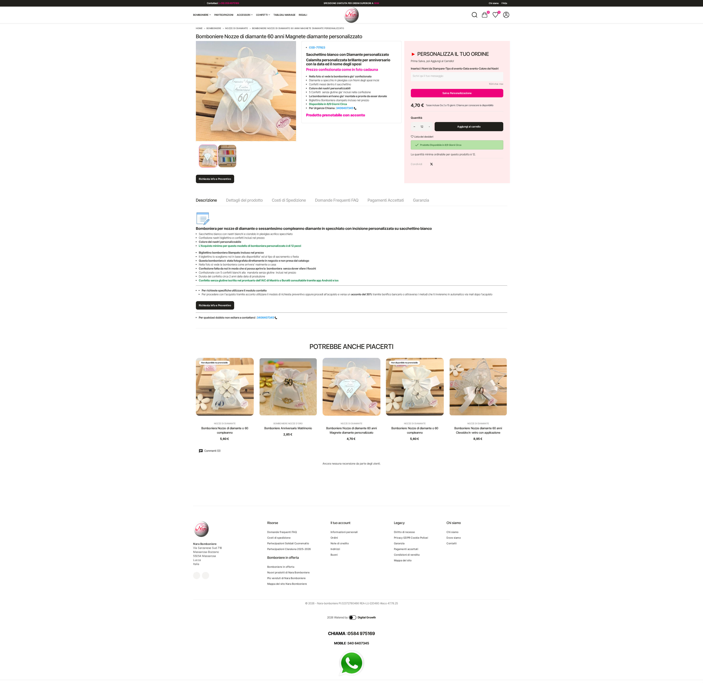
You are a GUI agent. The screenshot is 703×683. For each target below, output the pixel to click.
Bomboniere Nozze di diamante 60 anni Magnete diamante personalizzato (351, 430)
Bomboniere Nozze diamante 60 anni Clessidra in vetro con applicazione (478, 430)
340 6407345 (358, 643)
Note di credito (340, 543)
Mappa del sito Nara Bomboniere (287, 583)
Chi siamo (494, 3)
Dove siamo (454, 537)
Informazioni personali (344, 532)
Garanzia (421, 200)
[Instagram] (200, 3)
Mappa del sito (403, 560)
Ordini (334, 537)
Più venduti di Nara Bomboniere (286, 578)
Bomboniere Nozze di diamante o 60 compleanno (414, 430)
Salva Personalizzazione (457, 93)
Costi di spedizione (279, 537)
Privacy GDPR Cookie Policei (411, 537)
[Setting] (506, 14)
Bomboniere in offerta (280, 566)
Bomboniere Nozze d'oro (288, 423)
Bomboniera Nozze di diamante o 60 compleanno (224, 430)
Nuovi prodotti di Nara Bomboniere (288, 572)
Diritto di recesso (404, 532)
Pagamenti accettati (406, 549)
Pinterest (438, 164)
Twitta (431, 164)
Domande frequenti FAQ (282, 532)
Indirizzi (335, 549)
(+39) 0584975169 (228, 3)
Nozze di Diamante (225, 423)
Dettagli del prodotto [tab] (244, 200)
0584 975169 (361, 633)
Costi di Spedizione (289, 200)
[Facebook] (194, 3)
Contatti (452, 543)
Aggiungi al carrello (469, 126)
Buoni (334, 554)
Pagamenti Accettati (386, 200)
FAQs (504, 3)
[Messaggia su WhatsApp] (351, 663)
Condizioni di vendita (407, 554)
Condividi (425, 164)
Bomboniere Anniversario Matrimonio (288, 428)
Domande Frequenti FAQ (336, 200)
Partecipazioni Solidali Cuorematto (288, 543)
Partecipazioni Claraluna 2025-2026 (289, 549)
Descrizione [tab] (206, 200)
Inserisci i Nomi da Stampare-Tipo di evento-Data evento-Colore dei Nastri (455, 68)
